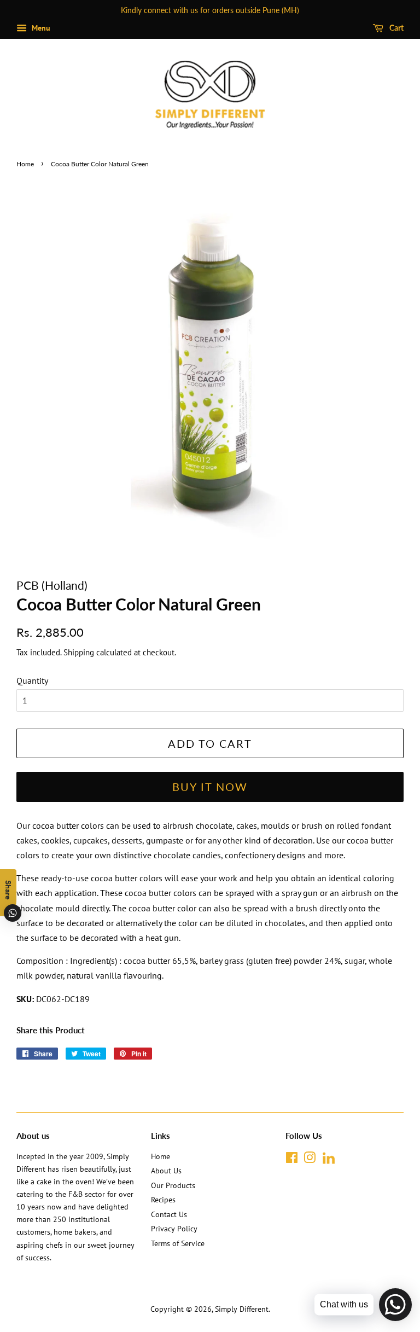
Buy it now (210, 786)
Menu (40, 28)
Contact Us (169, 1214)
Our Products (173, 1185)
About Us (166, 1171)
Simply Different (242, 1309)
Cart (396, 27)
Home (25, 164)
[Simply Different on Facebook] (291, 1160)
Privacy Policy (174, 1229)
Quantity (32, 680)
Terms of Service (178, 1243)
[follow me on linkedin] (328, 1161)
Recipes (163, 1200)
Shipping (78, 652)
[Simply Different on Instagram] (310, 1160)
